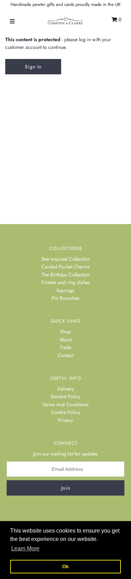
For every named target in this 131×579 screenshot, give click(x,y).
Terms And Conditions (66, 404)
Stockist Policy (65, 396)
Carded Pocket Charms (66, 266)
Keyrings (65, 290)
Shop (65, 331)
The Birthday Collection (65, 274)
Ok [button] (65, 566)
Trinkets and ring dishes (65, 282)
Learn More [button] (25, 548)
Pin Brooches (65, 298)
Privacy (65, 420)
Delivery (65, 388)
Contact (65, 355)
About (65, 339)
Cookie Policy (65, 412)
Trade (65, 347)
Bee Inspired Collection (66, 258)
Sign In (33, 66)
